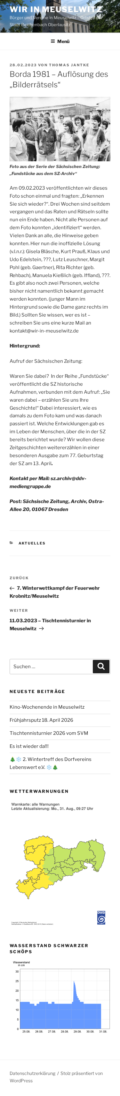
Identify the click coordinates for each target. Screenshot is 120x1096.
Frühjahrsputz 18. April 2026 (41, 720)
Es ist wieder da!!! (29, 746)
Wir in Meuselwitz (56, 9)
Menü (63, 41)
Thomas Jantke (69, 65)
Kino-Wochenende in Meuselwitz (47, 707)
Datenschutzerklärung (32, 1073)
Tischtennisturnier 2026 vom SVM (49, 733)
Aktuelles (32, 543)
